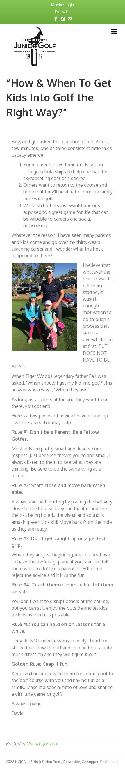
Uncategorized (41, 743)
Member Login (62, 5)
